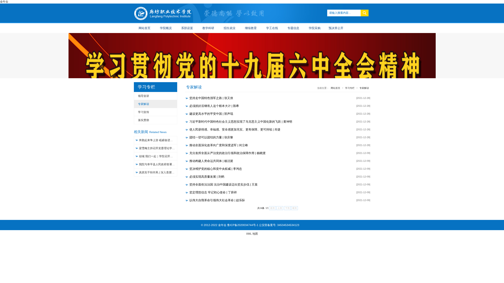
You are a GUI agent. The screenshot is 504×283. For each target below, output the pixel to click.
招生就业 (229, 28)
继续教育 (251, 28)
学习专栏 (350, 88)
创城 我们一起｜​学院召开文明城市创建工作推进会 (158, 156)
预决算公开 (336, 28)
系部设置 (187, 28)
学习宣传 (143, 112)
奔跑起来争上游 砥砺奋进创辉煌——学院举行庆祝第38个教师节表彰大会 (158, 140)
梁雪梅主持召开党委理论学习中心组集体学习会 (158, 148)
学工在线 (272, 28)
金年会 (4, 1)
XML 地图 (252, 233)
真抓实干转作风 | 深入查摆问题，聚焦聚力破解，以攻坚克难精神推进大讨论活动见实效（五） (158, 172)
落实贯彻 (143, 120)
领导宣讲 (143, 95)
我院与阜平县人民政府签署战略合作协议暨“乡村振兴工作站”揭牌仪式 (158, 164)
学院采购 (315, 28)
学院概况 (166, 28)
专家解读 (143, 104)
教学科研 (208, 28)
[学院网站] (163, 5)
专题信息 (293, 28)
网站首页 (144, 28)
